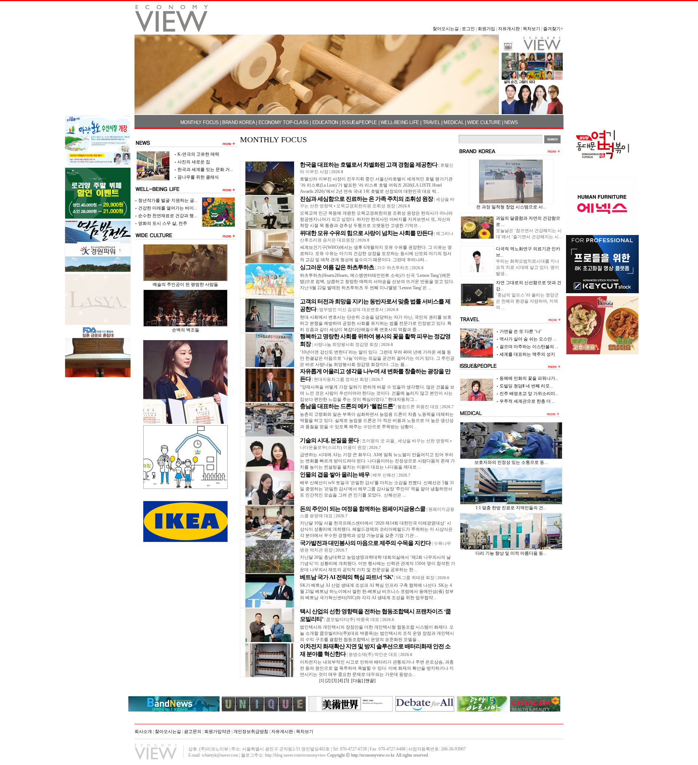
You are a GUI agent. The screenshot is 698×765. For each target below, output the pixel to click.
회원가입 (486, 28)
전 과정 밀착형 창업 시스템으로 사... (511, 207)
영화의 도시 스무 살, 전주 (162, 223)
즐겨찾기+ (553, 28)
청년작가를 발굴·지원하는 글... (167, 200)
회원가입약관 (217, 731)
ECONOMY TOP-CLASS (283, 122)
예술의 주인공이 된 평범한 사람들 (185, 284)
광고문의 (192, 731)
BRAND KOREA (238, 122)
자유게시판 (509, 28)
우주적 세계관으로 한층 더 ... (527, 401)
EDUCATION (325, 122)
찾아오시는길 (446, 28)
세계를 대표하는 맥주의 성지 (527, 354)
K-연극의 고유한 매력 (198, 154)
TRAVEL (431, 122)
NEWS (511, 122)
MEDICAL (454, 122)
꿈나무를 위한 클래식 (198, 177)
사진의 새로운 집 (193, 161)
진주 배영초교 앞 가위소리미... (529, 393)
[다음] (357, 680)
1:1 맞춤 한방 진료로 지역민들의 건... (511, 507)
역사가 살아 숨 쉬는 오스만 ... (528, 339)
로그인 (468, 28)
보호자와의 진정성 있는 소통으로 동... (510, 462)
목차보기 (531, 28)
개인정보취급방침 (250, 731)
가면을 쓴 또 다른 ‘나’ (521, 331)
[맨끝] (370, 680)
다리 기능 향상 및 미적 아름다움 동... (511, 553)
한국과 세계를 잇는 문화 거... (205, 169)
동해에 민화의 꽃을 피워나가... (529, 378)
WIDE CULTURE (484, 122)
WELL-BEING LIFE (400, 122)
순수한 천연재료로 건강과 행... (167, 215)
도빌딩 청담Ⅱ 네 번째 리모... (526, 386)
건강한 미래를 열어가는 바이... (167, 208)
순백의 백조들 (185, 329)
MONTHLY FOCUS (199, 122)
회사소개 (143, 731)
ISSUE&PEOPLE (359, 122)
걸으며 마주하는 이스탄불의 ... (529, 346)
